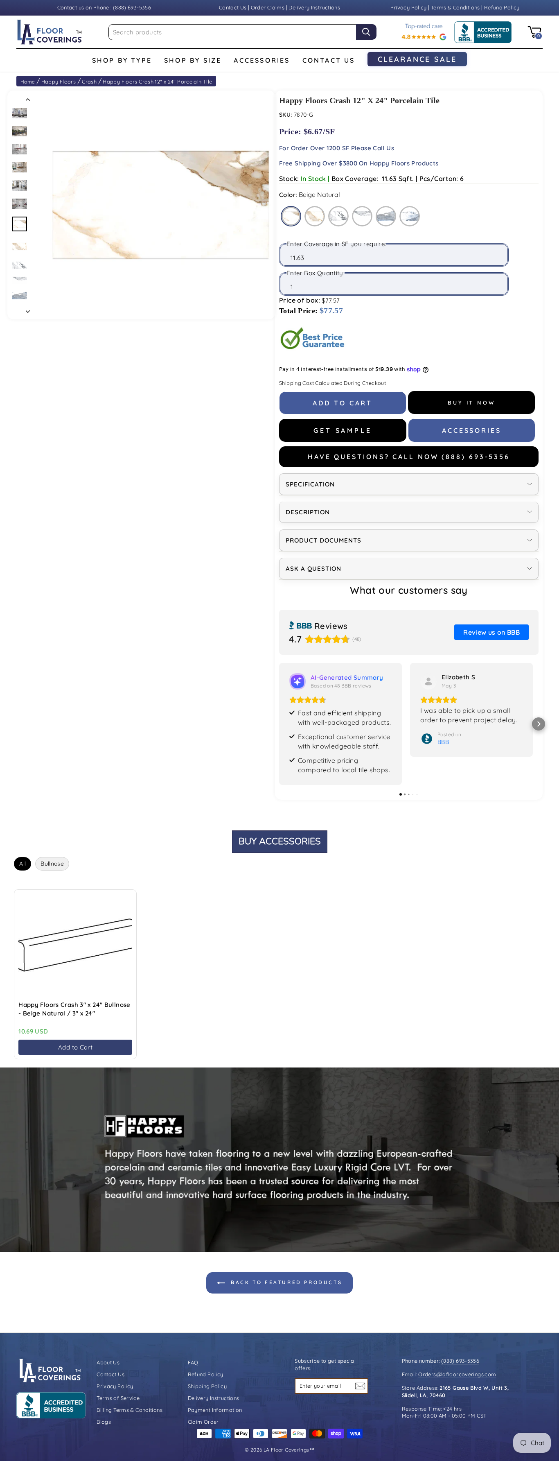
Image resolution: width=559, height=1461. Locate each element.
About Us (108, 1362)
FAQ (193, 1362)
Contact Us (233, 7)
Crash (89, 81)
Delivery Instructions (314, 7)
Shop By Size (192, 60)
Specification (310, 484)
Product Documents (323, 540)
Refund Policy (502, 7)
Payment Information (215, 1410)
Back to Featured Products (285, 1282)
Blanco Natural (338, 216)
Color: (309, 194)
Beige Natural (291, 216)
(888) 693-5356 (460, 1360)
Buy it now (471, 402)
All (22, 863)
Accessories (262, 60)
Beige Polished (314, 216)
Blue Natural (386, 216)
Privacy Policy (409, 7)
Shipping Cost (296, 383)
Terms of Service (118, 1398)
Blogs (104, 1421)
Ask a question (313, 568)
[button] (279, 723)
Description (308, 512)
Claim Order (203, 1421)
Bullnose (52, 863)
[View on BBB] (428, 681)
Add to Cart (75, 1047)
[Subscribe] (360, 1386)
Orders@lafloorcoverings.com (457, 1374)
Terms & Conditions (455, 7)
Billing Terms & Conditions (129, 1410)
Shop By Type (122, 60)
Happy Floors (58, 81)
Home (27, 82)
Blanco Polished (362, 216)
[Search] (366, 32)
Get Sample (342, 430)
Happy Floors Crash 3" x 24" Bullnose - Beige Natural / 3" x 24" (74, 1009)
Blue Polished (409, 216)
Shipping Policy (207, 1386)
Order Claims (268, 7)
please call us (372, 148)
